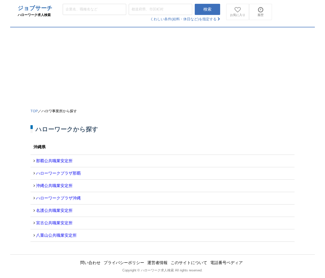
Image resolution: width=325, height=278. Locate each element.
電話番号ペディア (226, 263)
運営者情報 (157, 263)
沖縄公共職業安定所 (54, 185)
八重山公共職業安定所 (56, 235)
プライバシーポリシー (124, 263)
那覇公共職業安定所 (54, 161)
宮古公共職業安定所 (54, 223)
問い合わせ (90, 263)
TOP (34, 111)
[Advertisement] (162, 65)
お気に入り (237, 15)
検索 (207, 9)
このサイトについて (189, 263)
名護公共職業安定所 (54, 210)
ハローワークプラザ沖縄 (58, 198)
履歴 (260, 15)
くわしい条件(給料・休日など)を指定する (184, 19)
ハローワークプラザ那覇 (58, 173)
